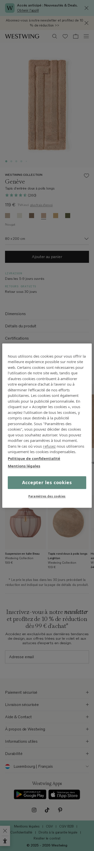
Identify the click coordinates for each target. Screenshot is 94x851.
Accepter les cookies (47, 482)
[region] (46, 425)
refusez (49, 446)
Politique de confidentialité (34, 458)
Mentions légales (24, 465)
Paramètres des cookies (47, 496)
